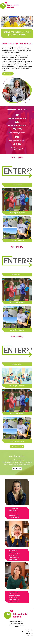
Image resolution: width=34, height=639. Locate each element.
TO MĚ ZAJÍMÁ (17, 468)
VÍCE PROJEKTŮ (17, 446)
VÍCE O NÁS (8, 73)
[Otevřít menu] (31, 5)
